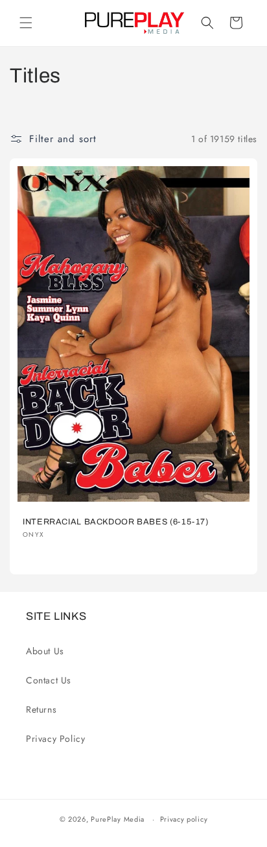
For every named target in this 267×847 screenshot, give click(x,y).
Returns (41, 709)
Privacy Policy (55, 738)
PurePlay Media (118, 819)
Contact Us (48, 680)
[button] (26, 22)
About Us (45, 650)
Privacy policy (184, 819)
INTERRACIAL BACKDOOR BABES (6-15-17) (116, 521)
